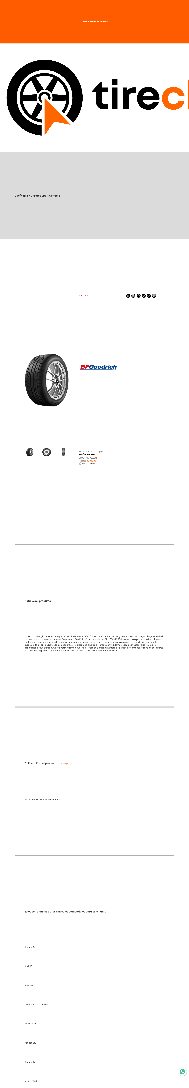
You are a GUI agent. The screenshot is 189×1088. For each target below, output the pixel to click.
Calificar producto (67, 763)
